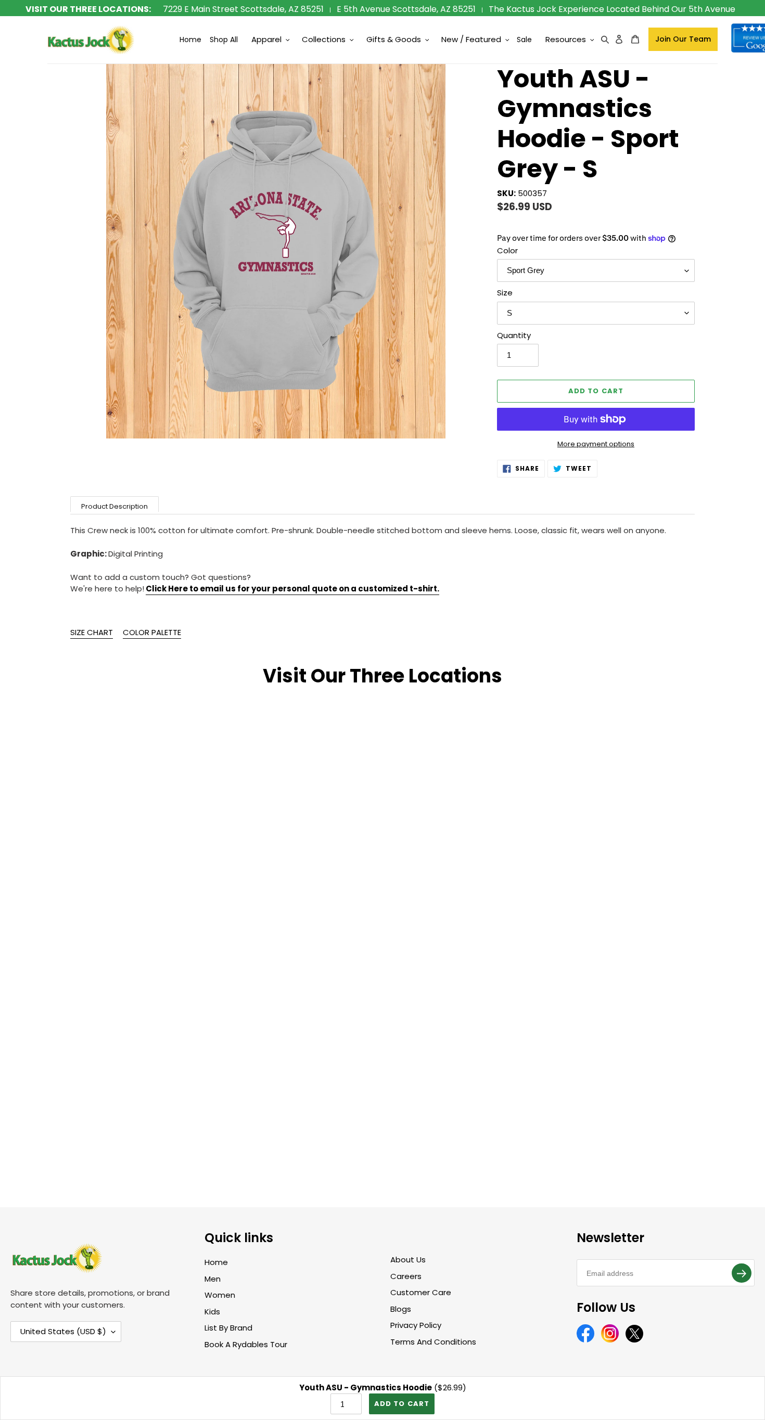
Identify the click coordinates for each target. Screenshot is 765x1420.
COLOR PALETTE (152, 632)
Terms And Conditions (433, 1341)
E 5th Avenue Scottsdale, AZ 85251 (406, 9)
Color (507, 250)
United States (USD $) (63, 1331)
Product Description (114, 506)
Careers (406, 1276)
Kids (212, 1311)
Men (213, 1278)
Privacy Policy (415, 1325)
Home (216, 1262)
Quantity (514, 335)
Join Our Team (683, 39)
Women (220, 1294)
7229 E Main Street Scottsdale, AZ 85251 (243, 9)
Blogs (400, 1308)
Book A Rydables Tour (246, 1344)
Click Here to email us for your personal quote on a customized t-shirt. (292, 588)
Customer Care (420, 1292)
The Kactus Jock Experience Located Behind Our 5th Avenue (612, 9)
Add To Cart (401, 1404)
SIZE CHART (91, 632)
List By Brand (228, 1327)
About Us (408, 1259)
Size (505, 292)
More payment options (595, 444)
